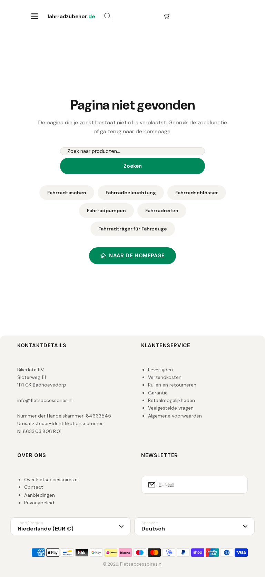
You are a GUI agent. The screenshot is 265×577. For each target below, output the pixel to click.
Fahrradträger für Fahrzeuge (132, 229)
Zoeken (133, 166)
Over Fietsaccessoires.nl (51, 479)
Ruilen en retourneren (172, 385)
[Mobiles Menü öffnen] (34, 16)
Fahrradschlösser (196, 192)
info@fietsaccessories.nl (44, 400)
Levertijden (160, 370)
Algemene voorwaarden (175, 416)
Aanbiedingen (39, 495)
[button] (167, 16)
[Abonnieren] (238, 485)
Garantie (158, 393)
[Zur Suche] (107, 16)
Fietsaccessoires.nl (141, 564)
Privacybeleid (39, 502)
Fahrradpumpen (106, 210)
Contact (33, 487)
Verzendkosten (164, 377)
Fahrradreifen (161, 210)
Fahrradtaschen (66, 192)
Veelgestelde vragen (171, 408)
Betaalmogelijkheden (171, 400)
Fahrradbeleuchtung (131, 192)
